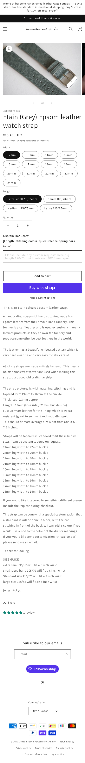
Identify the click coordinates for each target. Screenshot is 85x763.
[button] (5, 29)
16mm (11, 164)
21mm (31, 173)
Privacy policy (23, 748)
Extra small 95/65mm (22, 199)
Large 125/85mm (56, 208)
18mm (49, 164)
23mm (69, 173)
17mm (30, 164)
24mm (11, 183)
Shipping (21, 140)
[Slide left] (33, 103)
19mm (68, 164)
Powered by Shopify (45, 741)
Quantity (8, 217)
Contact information (36, 754)
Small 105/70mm (59, 199)
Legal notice (57, 754)
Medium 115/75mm (20, 208)
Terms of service (43, 748)
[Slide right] (51, 103)
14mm (49, 155)
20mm (11, 173)
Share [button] (11, 602)
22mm (49, 173)
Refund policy (66, 741)
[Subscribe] (66, 654)
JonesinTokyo (26, 741)
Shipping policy (64, 748)
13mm (30, 155)
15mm (68, 155)
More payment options (42, 297)
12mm (11, 155)
